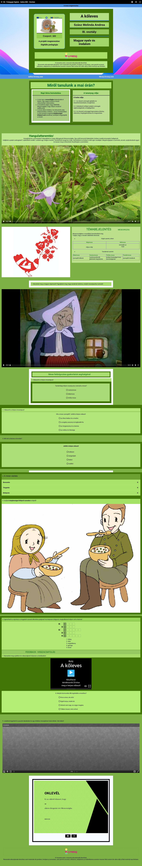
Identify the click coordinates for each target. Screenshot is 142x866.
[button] (71, 390)
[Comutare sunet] (136, 2)
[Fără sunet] (132, 221)
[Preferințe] (132, 2)
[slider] (68, 221)
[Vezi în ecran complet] (138, 221)
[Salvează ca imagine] (74, 835)
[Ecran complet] (140, 2)
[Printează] (68, 835)
